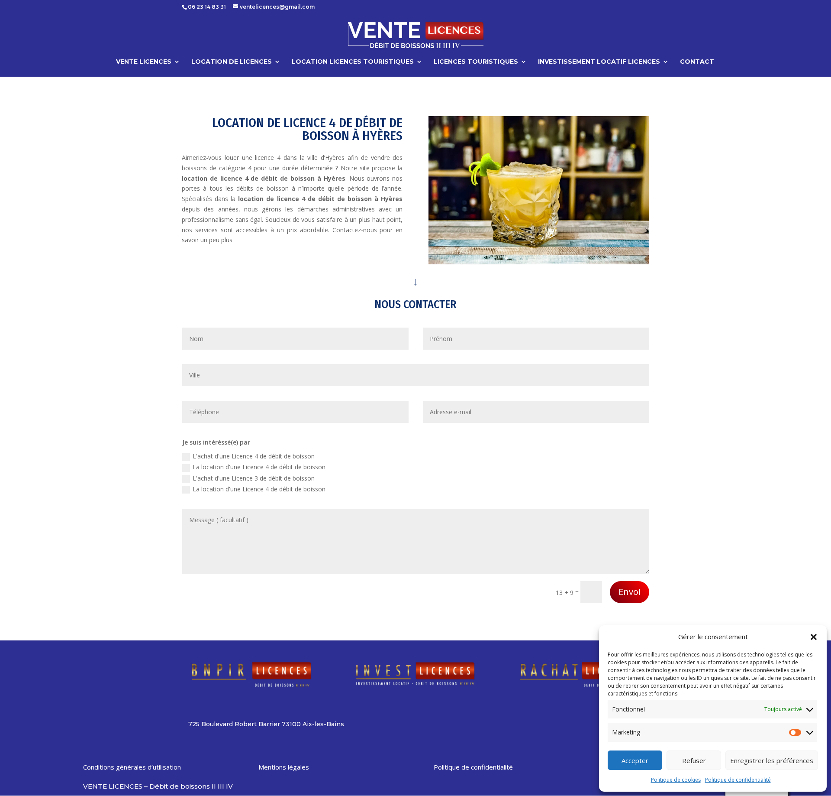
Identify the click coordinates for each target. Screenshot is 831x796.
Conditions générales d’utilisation (132, 767)
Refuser (694, 760)
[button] (813, 637)
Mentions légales (283, 767)
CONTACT (697, 61)
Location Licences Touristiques (353, 61)
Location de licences (231, 61)
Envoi (629, 592)
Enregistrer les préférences (771, 760)
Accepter (635, 760)
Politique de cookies (676, 779)
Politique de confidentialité (738, 779)
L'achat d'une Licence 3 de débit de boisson (254, 478)
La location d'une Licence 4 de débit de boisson (259, 467)
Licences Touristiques (476, 61)
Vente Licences (143, 61)
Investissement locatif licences (599, 61)
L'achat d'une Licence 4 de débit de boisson (254, 456)
